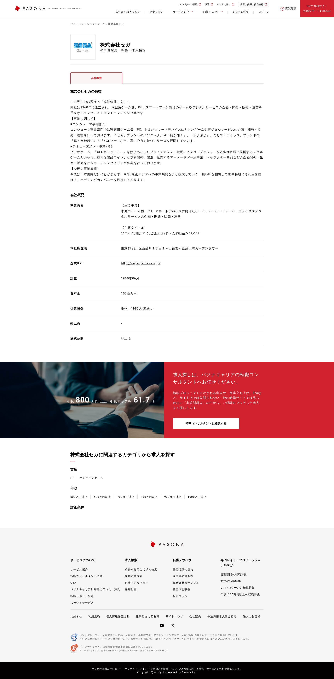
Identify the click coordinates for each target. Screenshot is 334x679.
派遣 (207, 4)
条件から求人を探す (128, 11)
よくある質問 (240, 11)
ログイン (263, 11)
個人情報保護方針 (118, 616)
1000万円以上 (197, 496)
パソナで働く (224, 4)
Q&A (73, 582)
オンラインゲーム (91, 477)
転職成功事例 (181, 589)
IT (71, 477)
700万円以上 (125, 496)
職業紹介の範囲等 (147, 616)
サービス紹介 (79, 569)
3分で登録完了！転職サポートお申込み (317, 8)
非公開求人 (194, 403)
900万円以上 (172, 496)
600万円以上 (102, 496)
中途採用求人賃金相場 (222, 616)
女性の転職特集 (231, 581)
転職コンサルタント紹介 (86, 576)
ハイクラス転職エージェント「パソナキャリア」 (65, 8)
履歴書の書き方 (183, 576)
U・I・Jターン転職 (188, 4)
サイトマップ (174, 616)
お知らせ (76, 616)
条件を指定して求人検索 (141, 569)
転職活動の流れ (183, 569)
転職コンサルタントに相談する (206, 423)
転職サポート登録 (82, 596)
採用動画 (131, 589)
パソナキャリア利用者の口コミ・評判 (95, 589)
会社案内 (195, 616)
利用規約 (94, 616)
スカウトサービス (82, 602)
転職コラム (180, 596)
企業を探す (156, 11)
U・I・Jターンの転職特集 (238, 587)
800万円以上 (149, 496)
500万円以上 (78, 496)
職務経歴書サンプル (186, 582)
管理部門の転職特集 (234, 574)
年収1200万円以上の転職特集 (240, 594)
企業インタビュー (136, 582)
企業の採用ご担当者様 (251, 4)
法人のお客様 (252, 616)
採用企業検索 (133, 576)
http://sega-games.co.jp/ (140, 263)
